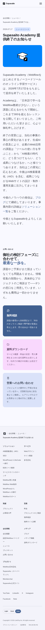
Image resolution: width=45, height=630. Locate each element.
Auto (18, 611)
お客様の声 (7, 513)
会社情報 (6, 18)
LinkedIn (15, 593)
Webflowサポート (9, 496)
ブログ (26, 534)
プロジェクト (8, 509)
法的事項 (23, 625)
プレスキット (8, 550)
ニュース (15, 18)
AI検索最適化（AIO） (11, 451)
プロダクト (7, 562)
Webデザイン (29, 451)
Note (15, 599)
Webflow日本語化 (9, 567)
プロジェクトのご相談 (32, 513)
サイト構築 (28, 456)
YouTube (6, 593)
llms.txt (33, 625)
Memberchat (7, 579)
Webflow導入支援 (9, 480)
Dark (12, 611)
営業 (25, 503)
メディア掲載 (29, 538)
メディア (27, 529)
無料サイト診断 (30, 522)
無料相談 (27, 517)
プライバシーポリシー (10, 625)
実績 (4, 503)
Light (6, 611)
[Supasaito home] (4, 433)
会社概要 (6, 534)
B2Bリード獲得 (8, 468)
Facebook (6, 599)
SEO (4, 456)
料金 (25, 509)
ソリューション (9, 446)
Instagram (29, 593)
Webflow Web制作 (10, 484)
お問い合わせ (8, 555)
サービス (27, 446)
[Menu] (40, 3)
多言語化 (27, 460)
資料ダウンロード (30, 542)
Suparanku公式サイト (11, 583)
